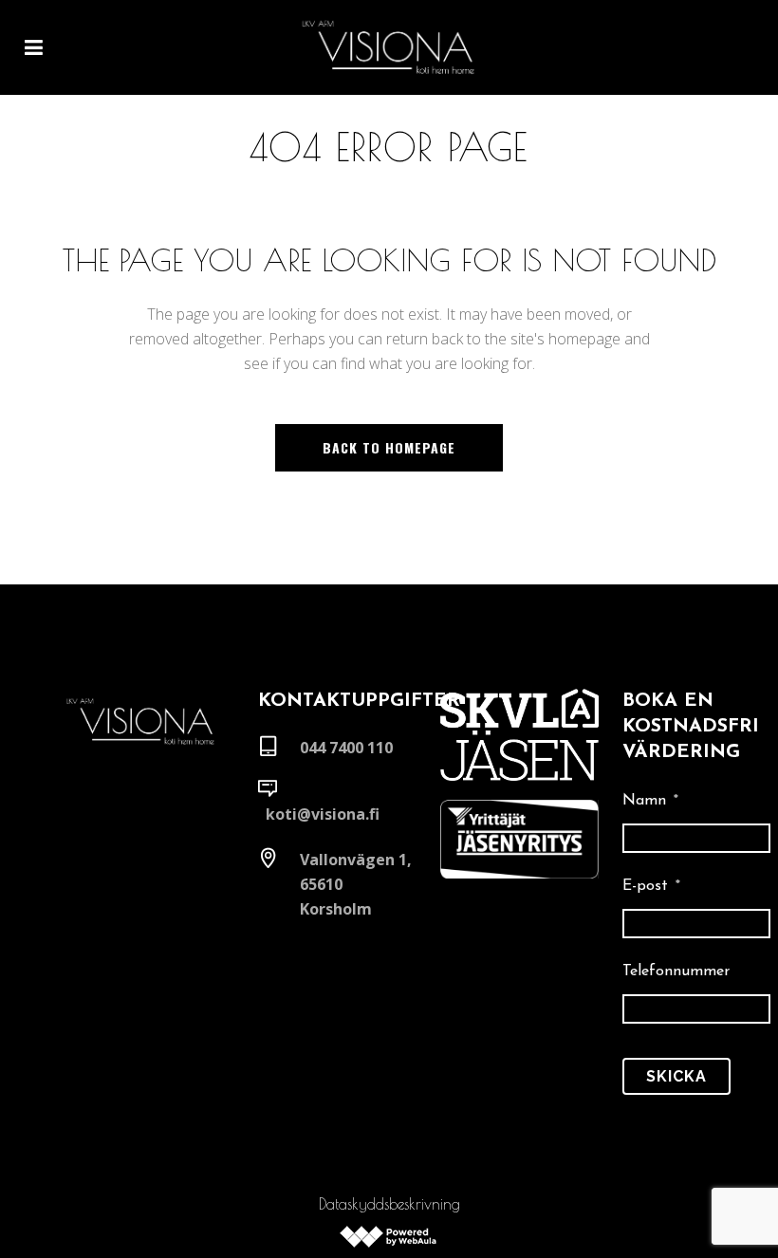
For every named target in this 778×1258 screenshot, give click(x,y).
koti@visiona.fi (323, 814)
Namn (650, 800)
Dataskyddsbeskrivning (389, 1203)
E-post (651, 886)
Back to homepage (389, 447)
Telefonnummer (676, 971)
